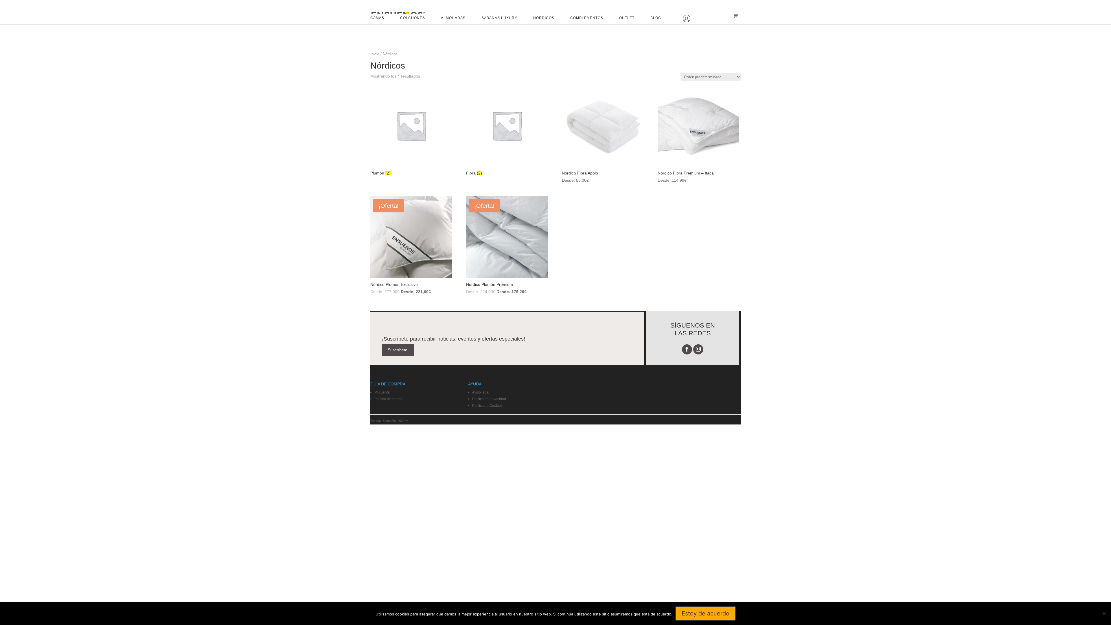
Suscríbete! (398, 350)
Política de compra (389, 399)
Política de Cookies (487, 406)
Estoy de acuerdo (705, 613)
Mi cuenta (382, 392)
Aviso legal (481, 392)
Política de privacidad (489, 399)
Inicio (374, 54)
